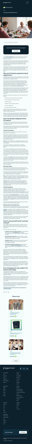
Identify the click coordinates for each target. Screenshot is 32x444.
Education (4, 382)
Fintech (4, 377)
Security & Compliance (19, 397)
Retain (4, 390)
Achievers (5, 209)
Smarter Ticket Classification (20, 392)
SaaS (4, 374)
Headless (4, 412)
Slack (4, 410)
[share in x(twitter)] (6, 292)
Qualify (4, 392)
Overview (4, 404)
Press (17, 407)
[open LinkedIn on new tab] (27, 368)
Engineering (18, 382)
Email (4, 405)
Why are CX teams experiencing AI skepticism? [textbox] (11, 42)
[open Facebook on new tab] (20, 368)
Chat (4, 407)
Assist (12, 198)
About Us (17, 404)
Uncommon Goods (14, 194)
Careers (17, 405)
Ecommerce (5, 375)
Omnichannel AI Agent (19, 390)
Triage (4, 180)
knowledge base (16, 232)
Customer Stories (5, 417)
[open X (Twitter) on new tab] (24, 368)
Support (4, 395)
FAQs (4, 423)
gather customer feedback (16, 245)
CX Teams (18, 374)
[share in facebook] (4, 292)
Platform (17, 387)
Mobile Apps (5, 379)
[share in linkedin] (8, 292)
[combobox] (16, 42)
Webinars (4, 420)
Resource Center (5, 415)
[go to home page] (6, 3)
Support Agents (18, 375)
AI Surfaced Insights (19, 389)
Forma (4, 140)
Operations (18, 377)
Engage (4, 387)
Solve (11, 157)
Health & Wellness (6, 380)
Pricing (17, 400)
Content (17, 380)
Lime (4, 175)
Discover (5, 210)
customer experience (9, 56)
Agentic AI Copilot (19, 395)
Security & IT (18, 379)
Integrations (18, 398)
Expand (4, 389)
